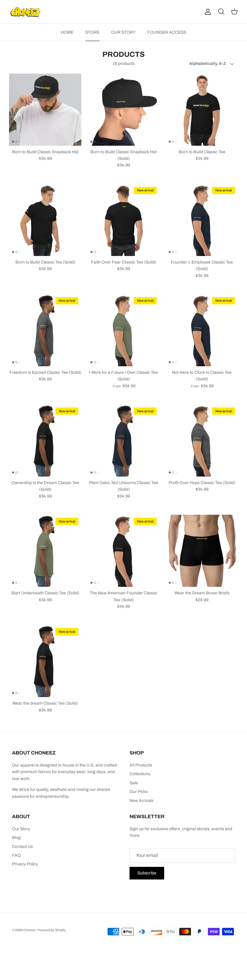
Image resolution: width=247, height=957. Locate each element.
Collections (140, 774)
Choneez (29, 930)
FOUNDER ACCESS (166, 32)
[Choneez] (25, 11)
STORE (92, 32)
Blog (16, 837)
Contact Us (22, 846)
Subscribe (146, 873)
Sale (134, 783)
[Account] (206, 11)
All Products (141, 765)
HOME (67, 32)
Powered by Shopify (51, 930)
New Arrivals (141, 800)
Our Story (21, 829)
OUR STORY (123, 32)
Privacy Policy (25, 864)
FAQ (16, 855)
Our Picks (139, 791)
